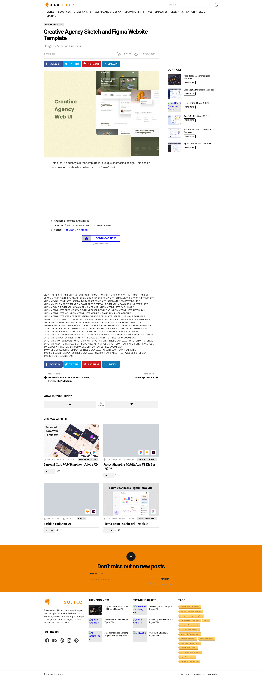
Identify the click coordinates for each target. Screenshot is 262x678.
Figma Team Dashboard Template (125, 524)
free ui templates (107, 319)
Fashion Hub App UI (57, 524)
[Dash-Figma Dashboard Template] (174, 93)
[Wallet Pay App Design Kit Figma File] (140, 610)
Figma (206, 620)
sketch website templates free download (71, 344)
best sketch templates (59, 295)
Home (180, 674)
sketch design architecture (107, 328)
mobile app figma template (61, 325)
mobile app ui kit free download (100, 325)
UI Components (134, 11)
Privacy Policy (212, 674)
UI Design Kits (82, 11)
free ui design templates (130, 316)
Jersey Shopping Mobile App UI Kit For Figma (129, 466)
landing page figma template (123, 322)
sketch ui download (124, 337)
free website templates (135, 319)
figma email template (58, 301)
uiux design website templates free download (73, 350)
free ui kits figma (83, 319)
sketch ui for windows (58, 341)
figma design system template (135, 298)
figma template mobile (85, 313)
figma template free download (91, 310)
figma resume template (134, 304)
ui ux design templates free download (99, 347)
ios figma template (92, 322)
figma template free (57, 310)
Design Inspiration (183, 11)
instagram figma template (61, 322)
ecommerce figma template (62, 298)
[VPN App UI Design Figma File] (140, 636)
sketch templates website (92, 337)
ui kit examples (145, 344)
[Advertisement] (101, 194)
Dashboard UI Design (107, 11)
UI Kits (152, 459)
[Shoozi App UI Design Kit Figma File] (140, 623)
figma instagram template (90, 301)
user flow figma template (120, 350)
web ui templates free (109, 353)
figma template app (86, 307)
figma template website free (62, 316)
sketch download (56, 334)
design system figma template (131, 295)
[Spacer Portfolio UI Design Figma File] (95, 623)
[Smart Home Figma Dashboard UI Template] (174, 133)
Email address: (96, 574)
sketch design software (123, 331)
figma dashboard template (97, 298)
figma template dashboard (117, 307)
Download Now (106, 238)
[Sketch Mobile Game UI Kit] (174, 120)
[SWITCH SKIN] (216, 5)
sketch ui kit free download (110, 341)
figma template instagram (129, 310)
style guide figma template (116, 344)
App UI (142, 459)
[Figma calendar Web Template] (174, 147)
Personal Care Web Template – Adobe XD (71, 464)
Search (210, 5)
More (50, 16)
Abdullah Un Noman (75, 229)
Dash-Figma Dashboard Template (199, 90)
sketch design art (138, 328)
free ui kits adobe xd (57, 319)
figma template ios (56, 313)
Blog (202, 11)
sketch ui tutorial (141, 341)
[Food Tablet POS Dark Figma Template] (174, 79)
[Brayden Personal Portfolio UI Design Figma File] (95, 610)
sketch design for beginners (88, 331)
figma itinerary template (124, 301)
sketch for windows (101, 334)
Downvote (131, 404)
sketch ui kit (83, 341)
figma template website (116, 313)
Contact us (199, 674)
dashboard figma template (93, 295)
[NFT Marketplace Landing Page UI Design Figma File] (95, 636)
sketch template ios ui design (135, 334)
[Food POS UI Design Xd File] (174, 107)
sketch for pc (78, 334)
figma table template (58, 307)
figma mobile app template (61, 304)
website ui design (136, 353)
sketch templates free (59, 337)
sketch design (53, 328)
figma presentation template (99, 304)
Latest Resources (59, 11)
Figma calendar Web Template (197, 143)
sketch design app (76, 328)
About (188, 674)
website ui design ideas (59, 356)
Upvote (70, 404)
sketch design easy (57, 331)
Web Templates (158, 11)
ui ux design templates (59, 347)
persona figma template (136, 325)
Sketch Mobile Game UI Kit (196, 116)
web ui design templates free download (69, 353)
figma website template (97, 316)
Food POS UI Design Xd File (197, 103)
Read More (189, 82)
